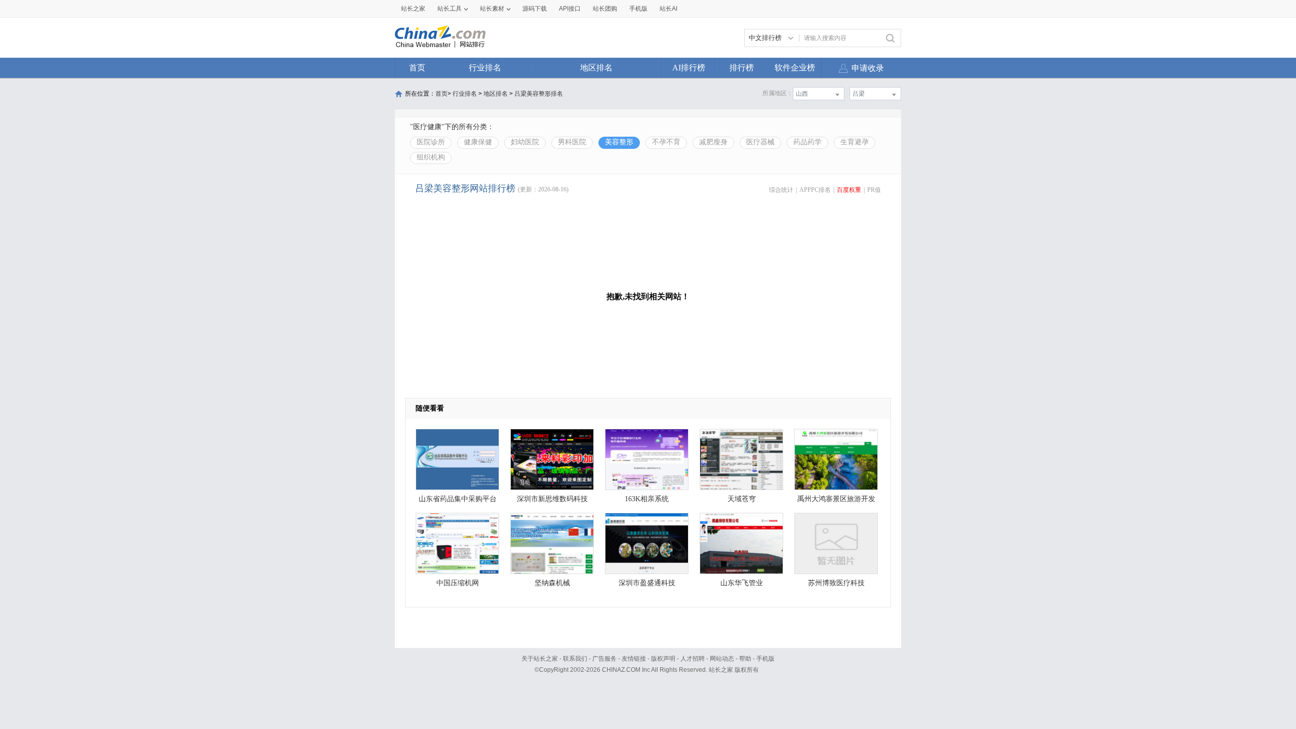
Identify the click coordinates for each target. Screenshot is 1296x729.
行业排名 (485, 67)
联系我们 (575, 658)
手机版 (765, 658)
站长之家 (413, 8)
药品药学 (807, 142)
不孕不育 (666, 142)
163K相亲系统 (647, 499)
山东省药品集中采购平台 (458, 499)
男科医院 (572, 142)
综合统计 (781, 189)
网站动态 (722, 658)
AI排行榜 (688, 67)
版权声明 (663, 658)
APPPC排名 (815, 189)
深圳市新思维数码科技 (552, 499)
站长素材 (492, 8)
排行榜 (742, 67)
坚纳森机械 (552, 583)
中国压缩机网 (457, 583)
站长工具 (449, 8)
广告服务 (604, 658)
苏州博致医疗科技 (836, 583)
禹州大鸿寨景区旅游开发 (836, 499)
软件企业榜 (795, 67)
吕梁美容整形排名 (538, 93)
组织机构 (431, 157)
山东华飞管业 (741, 583)
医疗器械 (760, 142)
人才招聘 (692, 658)
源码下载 (534, 8)
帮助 (745, 658)
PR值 (874, 189)
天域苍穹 (741, 499)
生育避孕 (854, 142)
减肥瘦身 (713, 142)
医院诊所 (431, 142)
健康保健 (478, 142)
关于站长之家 (539, 658)
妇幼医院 (525, 142)
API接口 (570, 8)
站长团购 (605, 8)
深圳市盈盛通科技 (647, 583)
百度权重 (849, 189)
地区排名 (596, 67)
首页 (417, 67)
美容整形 (619, 142)
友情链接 (634, 658)
